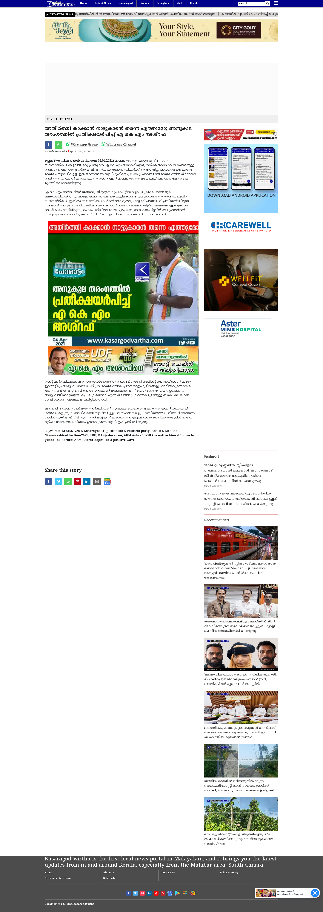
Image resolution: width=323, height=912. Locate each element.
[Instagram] (142, 893)
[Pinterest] (163, 893)
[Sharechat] (192, 892)
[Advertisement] (157, 89)
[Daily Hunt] (184, 892)
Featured (211, 457)
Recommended (216, 520)
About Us (109, 872)
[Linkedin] (149, 893)
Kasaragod (126, 3)
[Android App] (176, 892)
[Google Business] (168, 892)
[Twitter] (135, 893)
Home (83, 3)
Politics (66, 119)
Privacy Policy (229, 872)
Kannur (145, 3)
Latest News (103, 3)
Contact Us (168, 872)
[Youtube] (156, 893)
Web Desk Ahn (57, 151)
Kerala (194, 3)
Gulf (179, 3)
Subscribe (109, 878)
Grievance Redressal (58, 878)
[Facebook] (128, 893)
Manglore (163, 3)
